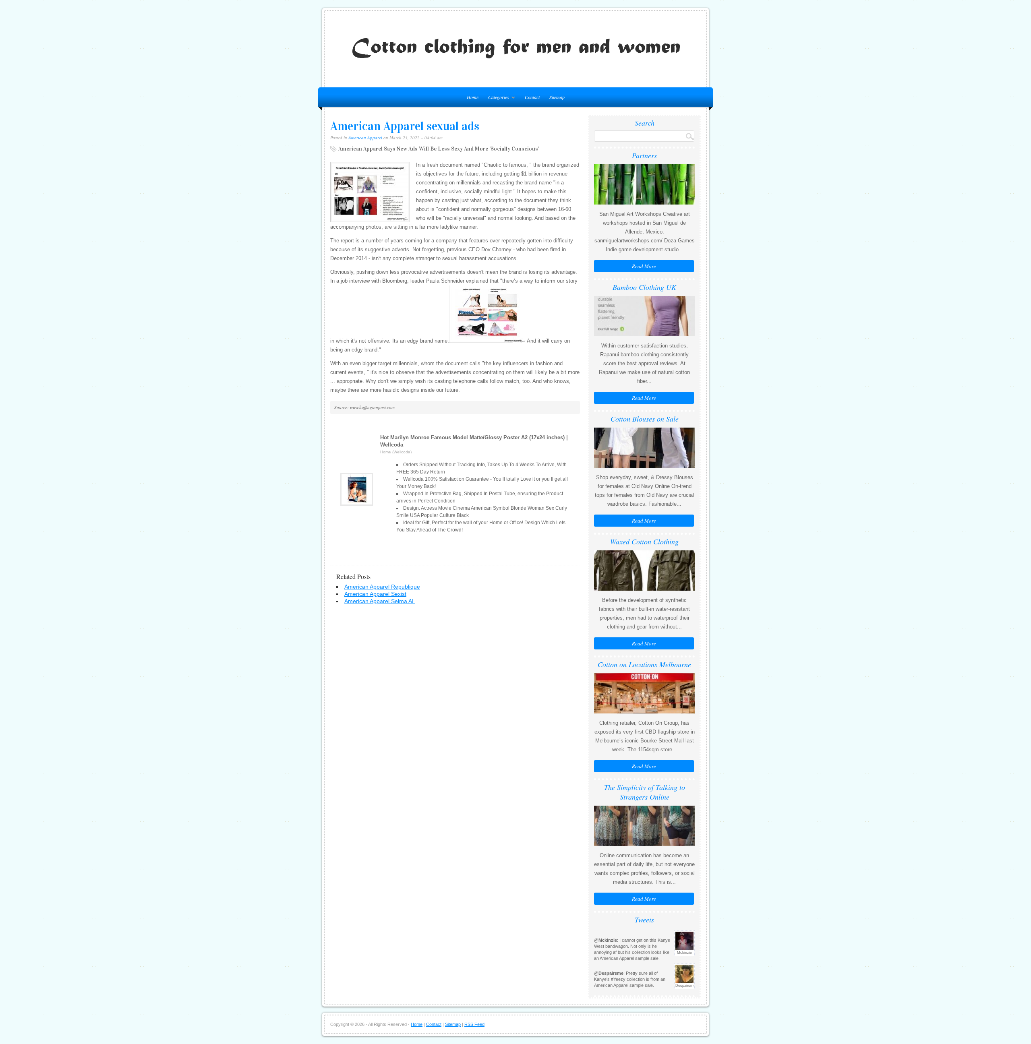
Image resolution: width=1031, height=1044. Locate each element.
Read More (644, 266)
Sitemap (557, 97)
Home (416, 1024)
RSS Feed (474, 1024)
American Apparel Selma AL (379, 601)
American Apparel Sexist (375, 594)
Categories (496, 98)
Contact (532, 97)
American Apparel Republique (382, 586)
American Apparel (365, 137)
